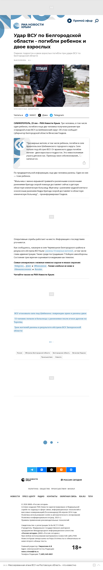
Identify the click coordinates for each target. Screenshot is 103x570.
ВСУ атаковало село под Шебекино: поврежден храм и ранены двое (50, 313)
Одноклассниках (22, 269)
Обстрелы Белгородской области (37, 353)
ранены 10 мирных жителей (59, 250)
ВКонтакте (40, 266)
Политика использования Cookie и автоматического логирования (50, 515)
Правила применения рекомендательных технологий (45, 520)
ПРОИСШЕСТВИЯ (58, 489)
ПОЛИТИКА (33, 489)
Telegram (18, 266)
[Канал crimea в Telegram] (32, 469)
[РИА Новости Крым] (28, 26)
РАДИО (41, 496)
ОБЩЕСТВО (45, 489)
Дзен (28, 266)
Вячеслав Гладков (79, 353)
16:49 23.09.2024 (20, 60)
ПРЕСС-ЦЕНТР (28, 496)
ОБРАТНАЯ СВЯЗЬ (68, 496)
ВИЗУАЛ (71, 489)
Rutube (38, 269)
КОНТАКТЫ (52, 496)
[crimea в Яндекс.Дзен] (51, 469)
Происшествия (47, 357)
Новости (58, 357)
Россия (19, 353)
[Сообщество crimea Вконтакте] (41, 469)
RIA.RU (82, 496)
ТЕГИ (90, 496)
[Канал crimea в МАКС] (71, 469)
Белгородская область (61, 353)
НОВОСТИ (15, 496)
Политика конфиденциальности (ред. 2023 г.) (41, 517)
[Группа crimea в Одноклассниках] (61, 469)
